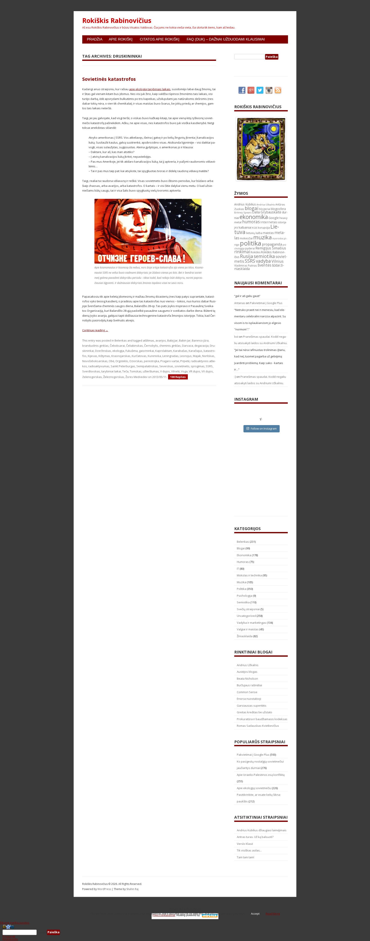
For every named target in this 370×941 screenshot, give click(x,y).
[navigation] (185, 932)
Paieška (42, 932)
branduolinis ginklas (95, 346)
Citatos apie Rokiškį (159, 39)
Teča (125, 371)
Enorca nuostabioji (249, 699)
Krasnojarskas (120, 356)
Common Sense (247, 692)
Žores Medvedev (136, 377)
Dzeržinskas (103, 351)
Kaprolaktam (163, 351)
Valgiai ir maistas (248, 629)
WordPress (104, 889)
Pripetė (184, 361)
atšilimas (148, 340)
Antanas (239, 303)
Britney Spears (242, 212)
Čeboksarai (117, 346)
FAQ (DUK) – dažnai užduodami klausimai (226, 39)
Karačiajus (195, 351)
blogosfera (278, 209)
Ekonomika (244, 555)
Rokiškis (255, 252)
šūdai (276, 265)
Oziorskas (136, 361)
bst (236, 337)
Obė (111, 361)
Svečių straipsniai (248, 609)
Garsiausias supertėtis (251, 705)
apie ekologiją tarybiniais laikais (149, 89)
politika (250, 243)
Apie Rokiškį (121, 39)
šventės (264, 265)
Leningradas (170, 356)
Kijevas (92, 356)
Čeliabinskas (134, 346)
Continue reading (95, 330)
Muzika (241, 582)
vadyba (263, 261)
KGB (254, 227)
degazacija (201, 346)
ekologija (118, 351)
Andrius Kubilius (245, 204)
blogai (251, 208)
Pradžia (94, 39)
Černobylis (151, 346)
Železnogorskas (113, 377)
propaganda (272, 244)
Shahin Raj (132, 889)
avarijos (160, 340)
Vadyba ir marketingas (251, 623)
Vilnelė (175, 371)
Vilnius (277, 261)
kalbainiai (245, 227)
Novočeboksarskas (94, 361)
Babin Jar (185, 340)
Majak (197, 356)
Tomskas (136, 371)
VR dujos (194, 371)
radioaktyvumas (98, 366)
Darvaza (187, 346)
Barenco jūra (200, 340)
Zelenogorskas (92, 377)
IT (238, 569)
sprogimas (197, 366)
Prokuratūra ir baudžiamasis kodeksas (262, 719)
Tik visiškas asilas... (249, 850)
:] (235, 377)
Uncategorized (246, 616)
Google (274, 218)
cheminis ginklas (170, 346)
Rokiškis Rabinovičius (116, 20)
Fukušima (131, 351)
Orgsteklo (121, 361)
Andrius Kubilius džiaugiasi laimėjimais (261, 830)
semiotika (264, 256)
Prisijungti (9, 936)
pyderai (250, 248)
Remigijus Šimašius (270, 248)
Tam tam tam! (245, 857)
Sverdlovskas (91, 371)
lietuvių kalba (254, 233)
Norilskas (208, 356)
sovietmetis (182, 366)
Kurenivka (154, 356)
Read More (273, 914)
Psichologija (244, 596)
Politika (241, 589)
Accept (255, 914)
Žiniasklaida (244, 636)
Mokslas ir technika (249, 575)
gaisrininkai (146, 351)
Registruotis (10, 939)
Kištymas (104, 356)
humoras (251, 222)
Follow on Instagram (264, 428)
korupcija (264, 227)
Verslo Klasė (245, 844)
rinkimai (242, 252)
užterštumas (151, 371)
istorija (282, 222)
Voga (184, 371)
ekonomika (254, 217)
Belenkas (121, 340)
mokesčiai (246, 238)
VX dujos (207, 371)
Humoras (243, 562)
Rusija (246, 256)
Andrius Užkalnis (266, 204)
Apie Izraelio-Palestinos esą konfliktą (261, 775)
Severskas (166, 366)
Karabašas (180, 351)
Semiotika (243, 602)
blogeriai (264, 209)
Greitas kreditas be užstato (254, 712)
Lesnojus (186, 356)
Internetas (268, 222)
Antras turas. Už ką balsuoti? (255, 837)
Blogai (241, 548)
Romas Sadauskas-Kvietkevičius (258, 726)
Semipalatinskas (147, 366)
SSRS (209, 366)
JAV (236, 227)
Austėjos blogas (247, 672)
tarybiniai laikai (111, 371)
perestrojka (151, 361)
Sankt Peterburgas (123, 366)
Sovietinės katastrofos (109, 79)
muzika (262, 237)
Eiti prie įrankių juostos (14, 923)
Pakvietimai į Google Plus (266, 303)
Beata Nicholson (247, 678)
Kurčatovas (139, 356)
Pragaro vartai (169, 361)
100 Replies (178, 377)
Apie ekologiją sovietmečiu (254, 788)
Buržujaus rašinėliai (249, 685)
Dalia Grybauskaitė (266, 212)
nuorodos (277, 238)
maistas (268, 233)
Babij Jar (172, 340)
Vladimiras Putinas (245, 265)
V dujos (165, 371)
